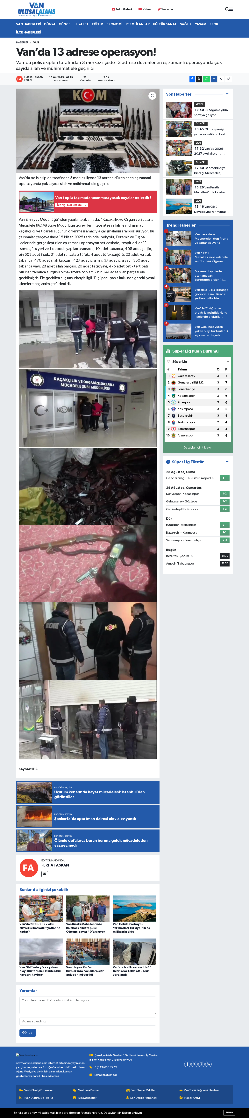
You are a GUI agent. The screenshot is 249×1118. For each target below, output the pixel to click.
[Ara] (227, 9)
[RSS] (208, 1064)
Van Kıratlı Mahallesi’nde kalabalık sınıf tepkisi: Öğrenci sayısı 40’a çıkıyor (85, 928)
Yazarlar (167, 9)
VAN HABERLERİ (28, 24)
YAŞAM (200, 24)
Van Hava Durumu (89, 1090)
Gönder (28, 1032)
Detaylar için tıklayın (197, 447)
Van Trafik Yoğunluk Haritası (201, 1090)
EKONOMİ (114, 24)
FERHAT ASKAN (55, 865)
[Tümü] (228, 94)
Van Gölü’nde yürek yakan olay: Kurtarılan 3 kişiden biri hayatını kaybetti (40, 971)
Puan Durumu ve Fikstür (38, 1097)
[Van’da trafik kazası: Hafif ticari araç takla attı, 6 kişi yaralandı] (134, 951)
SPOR (214, 24)
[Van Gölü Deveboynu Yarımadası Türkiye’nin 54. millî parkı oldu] (134, 908)
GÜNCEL (65, 24)
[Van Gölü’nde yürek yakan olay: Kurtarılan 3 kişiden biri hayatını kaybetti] (41, 951)
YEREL (199, 104)
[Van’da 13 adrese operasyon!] (88, 131)
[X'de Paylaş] (199, 79)
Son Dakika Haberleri (143, 1097)
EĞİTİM (97, 24)
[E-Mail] (44, 874)
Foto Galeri (124, 9)
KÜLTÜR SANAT (165, 24)
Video (147, 9)
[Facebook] (187, 1064)
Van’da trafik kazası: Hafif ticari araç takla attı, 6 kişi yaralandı (132, 971)
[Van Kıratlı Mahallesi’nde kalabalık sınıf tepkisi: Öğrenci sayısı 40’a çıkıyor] (88, 908)
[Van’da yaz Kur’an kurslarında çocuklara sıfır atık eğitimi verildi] (88, 951)
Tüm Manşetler (86, 1097)
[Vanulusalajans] (36, 9)
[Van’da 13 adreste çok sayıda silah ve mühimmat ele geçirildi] (88, 329)
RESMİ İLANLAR (138, 24)
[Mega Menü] (231, 9)
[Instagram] (201, 1064)
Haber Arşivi (192, 1097)
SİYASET (82, 24)
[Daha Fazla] (214, 79)
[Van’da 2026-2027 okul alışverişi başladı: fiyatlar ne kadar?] (41, 908)
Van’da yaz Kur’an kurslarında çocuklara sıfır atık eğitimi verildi (85, 971)
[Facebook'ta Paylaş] (192, 79)
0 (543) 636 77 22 (106, 1067)
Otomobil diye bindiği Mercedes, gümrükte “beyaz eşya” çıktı (211, 171)
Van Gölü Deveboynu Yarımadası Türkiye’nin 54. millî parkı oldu (132, 928)
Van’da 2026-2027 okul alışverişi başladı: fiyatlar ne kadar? (39, 928)
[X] (194, 1064)
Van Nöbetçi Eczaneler (38, 1090)
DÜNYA (49, 24)
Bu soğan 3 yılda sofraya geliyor (211, 112)
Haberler (22, 42)
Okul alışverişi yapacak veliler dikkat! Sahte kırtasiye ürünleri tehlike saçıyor (210, 132)
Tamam (229, 1112)
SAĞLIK (186, 24)
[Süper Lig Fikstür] (228, 462)
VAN (36, 42)
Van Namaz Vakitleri (144, 1090)
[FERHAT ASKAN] (28, 867)
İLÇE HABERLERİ (28, 32)
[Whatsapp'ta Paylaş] (206, 79)
